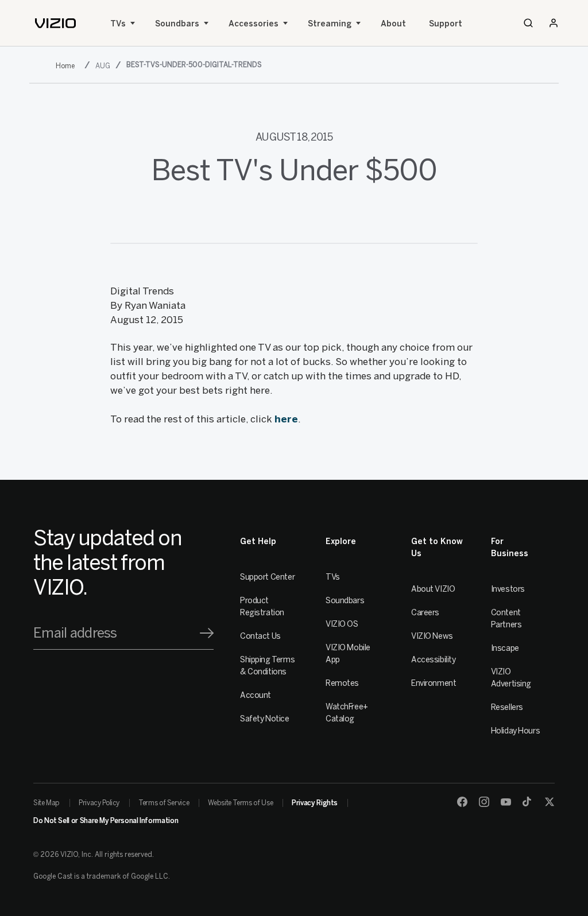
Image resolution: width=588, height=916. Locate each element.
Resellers (507, 707)
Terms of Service (163, 803)
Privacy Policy (99, 803)
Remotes (342, 683)
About (393, 24)
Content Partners (506, 619)
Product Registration (262, 607)
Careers (425, 613)
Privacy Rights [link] (315, 803)
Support (445, 24)
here (286, 419)
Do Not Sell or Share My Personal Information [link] (105, 821)
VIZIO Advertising (511, 678)
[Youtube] (506, 802)
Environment (433, 683)
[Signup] (207, 633)
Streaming (329, 24)
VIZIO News (432, 636)
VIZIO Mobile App (348, 654)
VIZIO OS (342, 624)
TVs (118, 24)
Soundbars (177, 24)
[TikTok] (528, 802)
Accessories (253, 24)
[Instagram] (484, 802)
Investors (508, 589)
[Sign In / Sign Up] (553, 22)
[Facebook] (462, 802)
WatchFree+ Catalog (347, 713)
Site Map (46, 803)
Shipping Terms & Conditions (267, 666)
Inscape (505, 648)
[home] (55, 23)
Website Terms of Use (240, 803)
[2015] (67, 66)
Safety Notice (264, 719)
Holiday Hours (515, 731)
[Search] (528, 22)
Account (255, 695)
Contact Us (260, 636)
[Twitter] (549, 802)
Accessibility (433, 660)
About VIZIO (433, 589)
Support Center (267, 577)
